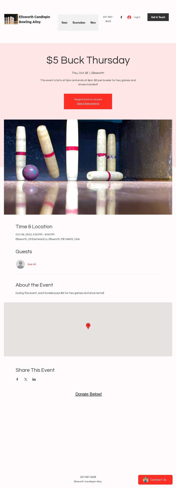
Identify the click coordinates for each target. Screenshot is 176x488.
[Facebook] (121, 17)
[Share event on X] (25, 379)
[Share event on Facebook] (17, 379)
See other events (88, 103)
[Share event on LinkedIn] (34, 379)
